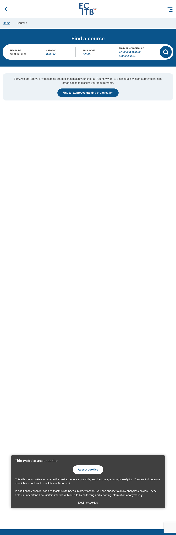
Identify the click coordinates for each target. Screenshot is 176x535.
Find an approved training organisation (88, 92)
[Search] (166, 52)
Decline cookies (88, 502)
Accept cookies (88, 469)
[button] (6, 8)
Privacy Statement (59, 483)
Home (6, 23)
